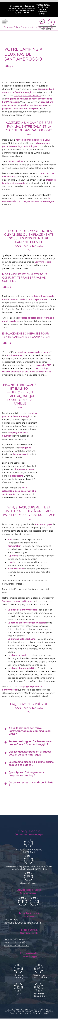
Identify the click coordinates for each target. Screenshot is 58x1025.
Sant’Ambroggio (43, 261)
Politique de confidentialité (34, 1013)
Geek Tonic (35, 1011)
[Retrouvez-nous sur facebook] (23, 902)
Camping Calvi (11, 27)
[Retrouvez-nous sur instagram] (35, 902)
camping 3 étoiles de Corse (27, 95)
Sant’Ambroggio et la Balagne (17, 601)
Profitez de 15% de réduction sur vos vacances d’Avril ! (43, 9)
